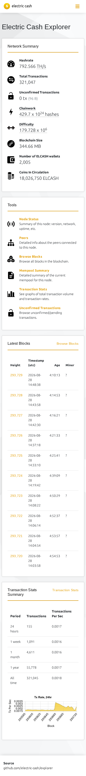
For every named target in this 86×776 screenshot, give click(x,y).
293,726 (16, 435)
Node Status (29, 219)
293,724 (16, 475)
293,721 (16, 536)
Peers (23, 238)
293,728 (16, 395)
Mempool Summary (34, 270)
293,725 (16, 455)
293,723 (16, 496)
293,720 (16, 556)
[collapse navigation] (77, 6)
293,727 (16, 415)
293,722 (16, 516)
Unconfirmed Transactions (40, 308)
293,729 (16, 375)
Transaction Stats (33, 289)
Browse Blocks (30, 256)
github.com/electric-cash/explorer (28, 768)
